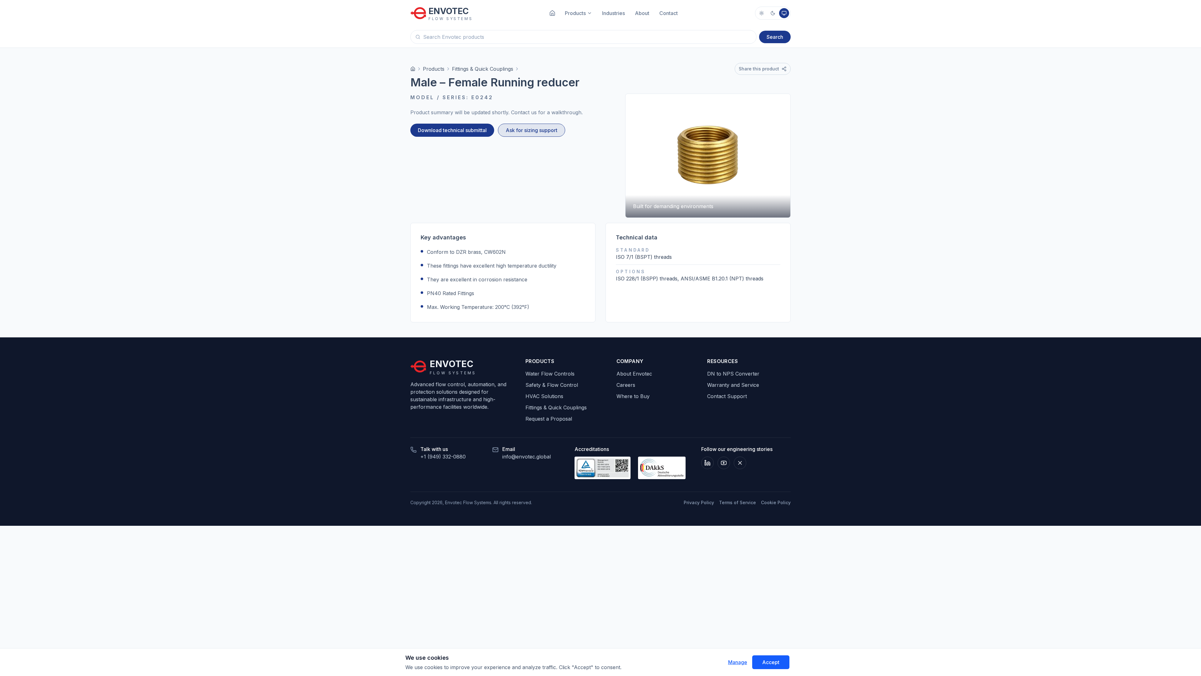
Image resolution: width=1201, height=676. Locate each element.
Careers (625, 385)
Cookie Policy (776, 502)
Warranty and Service (733, 385)
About (642, 13)
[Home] (412, 68)
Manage (737, 662)
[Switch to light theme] (762, 13)
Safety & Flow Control (551, 385)
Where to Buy (633, 396)
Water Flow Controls (550, 374)
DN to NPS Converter (733, 374)
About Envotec (634, 374)
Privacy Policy (699, 502)
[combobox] (583, 37)
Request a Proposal (548, 419)
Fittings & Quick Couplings (482, 69)
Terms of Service (737, 502)
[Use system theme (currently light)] (784, 13)
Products (433, 69)
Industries (613, 13)
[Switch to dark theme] (773, 13)
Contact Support (727, 396)
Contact (668, 13)
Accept (770, 662)
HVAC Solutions (544, 396)
